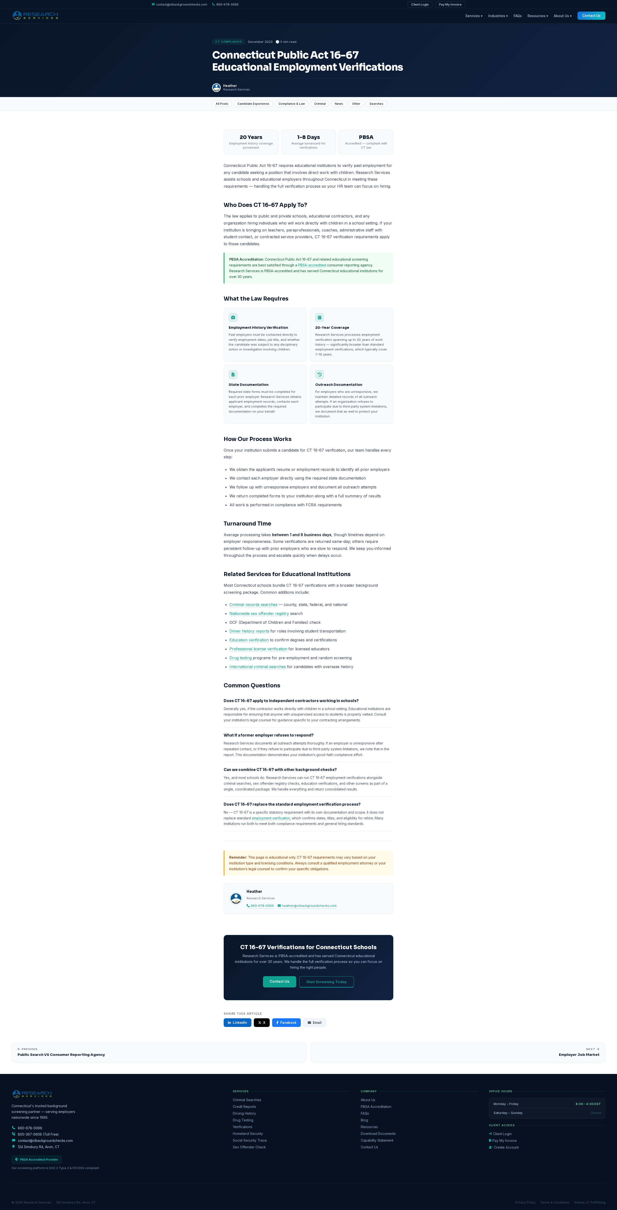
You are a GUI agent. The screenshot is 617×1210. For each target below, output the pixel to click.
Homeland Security (248, 1133)
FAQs (518, 16)
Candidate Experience (253, 103)
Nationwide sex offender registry (259, 613)
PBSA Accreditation (376, 1107)
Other (356, 103)
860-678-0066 (262, 906)
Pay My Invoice (450, 4)
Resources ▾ (538, 16)
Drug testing (240, 657)
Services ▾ (474, 16)
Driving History (244, 1113)
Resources (369, 1127)
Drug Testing (243, 1120)
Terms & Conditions (554, 1202)
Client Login (420, 4)
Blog (364, 1120)
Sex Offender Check (249, 1147)
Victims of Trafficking (589, 1202)
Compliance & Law (291, 103)
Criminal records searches (253, 604)
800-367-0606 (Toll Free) (38, 1134)
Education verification (249, 640)
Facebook (288, 1023)
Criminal (320, 103)
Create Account (506, 1147)
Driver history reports (249, 631)
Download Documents (378, 1133)
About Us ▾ (563, 16)
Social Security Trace (250, 1140)
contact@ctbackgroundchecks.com (181, 4)
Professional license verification (258, 648)
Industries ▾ (498, 16)
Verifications (242, 1127)
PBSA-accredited (312, 265)
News (339, 103)
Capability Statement (377, 1140)
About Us (368, 1100)
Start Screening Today (326, 982)
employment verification (271, 818)
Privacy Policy (525, 1202)
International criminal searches (257, 666)
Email (317, 1023)
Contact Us (591, 16)
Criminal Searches (247, 1100)
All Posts (222, 103)
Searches (376, 103)
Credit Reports (244, 1107)
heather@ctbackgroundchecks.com (309, 906)
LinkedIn (240, 1023)
